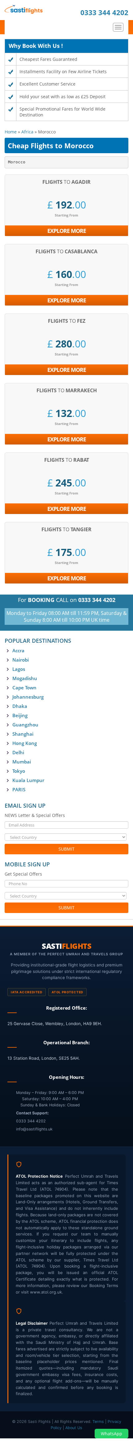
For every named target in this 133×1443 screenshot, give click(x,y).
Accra (18, 650)
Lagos (18, 669)
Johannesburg (28, 697)
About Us (73, 1427)
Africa (27, 132)
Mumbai (21, 762)
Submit (66, 849)
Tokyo (18, 771)
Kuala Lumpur (28, 780)
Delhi (18, 752)
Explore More (66, 230)
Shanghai (22, 734)
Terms (98, 1421)
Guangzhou (25, 725)
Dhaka (19, 706)
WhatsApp (111, 1434)
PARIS (18, 789)
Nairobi (20, 660)
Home (11, 132)
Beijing (20, 715)
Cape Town (24, 687)
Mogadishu (24, 678)
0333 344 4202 (104, 12)
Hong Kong (24, 743)
